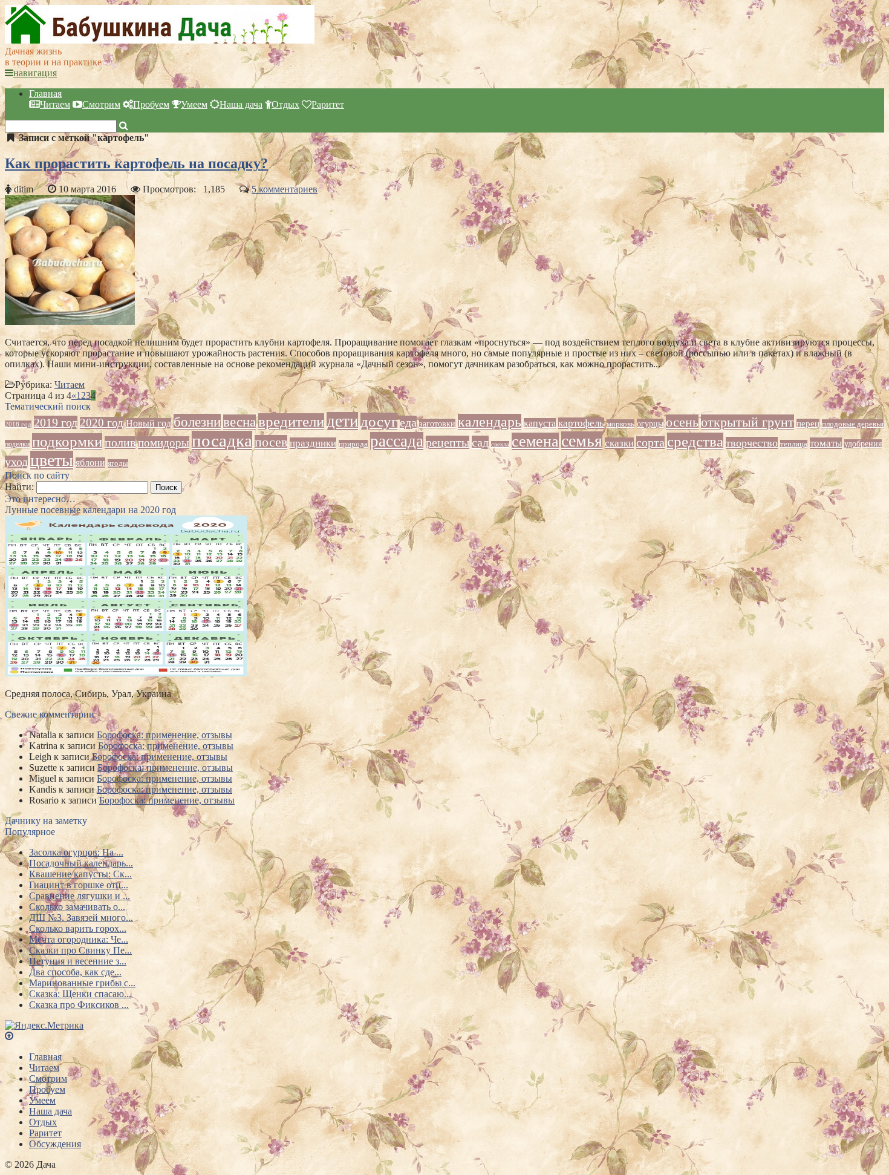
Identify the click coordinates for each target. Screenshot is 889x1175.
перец (807, 423)
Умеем (194, 104)
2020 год (101, 423)
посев (271, 442)
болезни (197, 422)
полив (120, 442)
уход (16, 462)
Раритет (327, 104)
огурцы (650, 423)
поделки (17, 444)
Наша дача (241, 104)
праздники (313, 443)
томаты (826, 443)
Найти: (19, 487)
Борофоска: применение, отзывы (164, 735)
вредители (291, 421)
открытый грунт (747, 422)
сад (480, 442)
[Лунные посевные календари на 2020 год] (126, 673)
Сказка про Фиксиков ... (79, 1005)
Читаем (55, 104)
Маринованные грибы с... (82, 983)
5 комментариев (285, 189)
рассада (396, 441)
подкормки (67, 441)
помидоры (163, 442)
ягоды (118, 463)
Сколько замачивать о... (77, 907)
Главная (45, 93)
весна (239, 422)
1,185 (214, 189)
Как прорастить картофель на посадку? (136, 163)
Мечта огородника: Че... (78, 939)
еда (408, 422)
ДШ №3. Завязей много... (81, 917)
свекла (500, 444)
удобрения (863, 443)
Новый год (148, 423)
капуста (540, 423)
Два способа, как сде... (75, 972)
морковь (620, 423)
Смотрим (101, 104)
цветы (51, 460)
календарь (489, 422)
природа (353, 444)
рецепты (447, 442)
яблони (90, 462)
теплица (793, 444)
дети (342, 421)
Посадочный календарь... (81, 863)
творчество (752, 443)
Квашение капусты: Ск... (80, 874)
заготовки (437, 423)
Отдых (285, 104)
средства (695, 441)
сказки (619, 443)
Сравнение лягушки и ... (79, 896)
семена (535, 441)
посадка (222, 440)
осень (682, 422)
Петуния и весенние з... (77, 961)
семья (581, 440)
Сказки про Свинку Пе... (80, 950)
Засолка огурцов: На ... (76, 852)
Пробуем (151, 104)
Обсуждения (55, 1144)
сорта (650, 442)
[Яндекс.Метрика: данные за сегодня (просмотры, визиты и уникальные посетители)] (44, 1025)
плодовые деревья (853, 423)
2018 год (18, 424)
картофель (581, 423)
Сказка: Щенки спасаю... (80, 994)
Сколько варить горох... (77, 928)
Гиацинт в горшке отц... (78, 885)
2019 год (55, 422)
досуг (378, 421)
